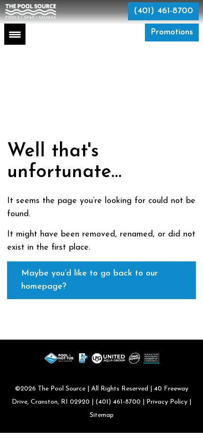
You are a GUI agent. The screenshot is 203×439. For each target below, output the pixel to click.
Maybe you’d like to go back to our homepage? (89, 280)
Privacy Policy (166, 402)
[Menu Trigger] (14, 34)
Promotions (172, 32)
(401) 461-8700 (163, 11)
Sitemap (102, 415)
